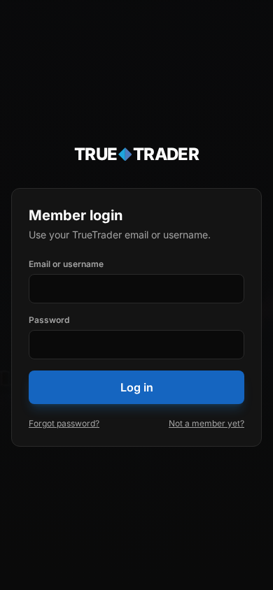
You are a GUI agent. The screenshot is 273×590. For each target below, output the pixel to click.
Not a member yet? (206, 423)
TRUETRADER (137, 154)
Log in (136, 387)
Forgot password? (64, 423)
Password (49, 320)
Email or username (66, 264)
